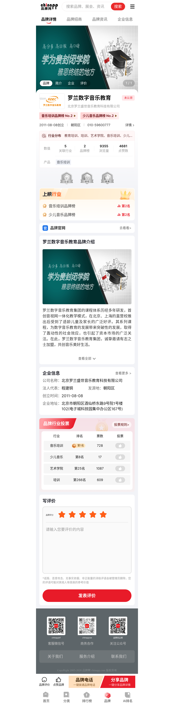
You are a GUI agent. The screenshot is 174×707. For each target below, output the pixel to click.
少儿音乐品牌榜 (62, 214)
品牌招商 (74, 19)
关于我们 (55, 656)
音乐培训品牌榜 (62, 206)
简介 (58, 83)
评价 (83, 83)
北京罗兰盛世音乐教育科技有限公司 (94, 106)
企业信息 (125, 19)
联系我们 (118, 656)
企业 (71, 83)
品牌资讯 (99, 19)
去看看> (125, 228)
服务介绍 (87, 656)
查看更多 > (123, 373)
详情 (128, 125)
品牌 (46, 83)
